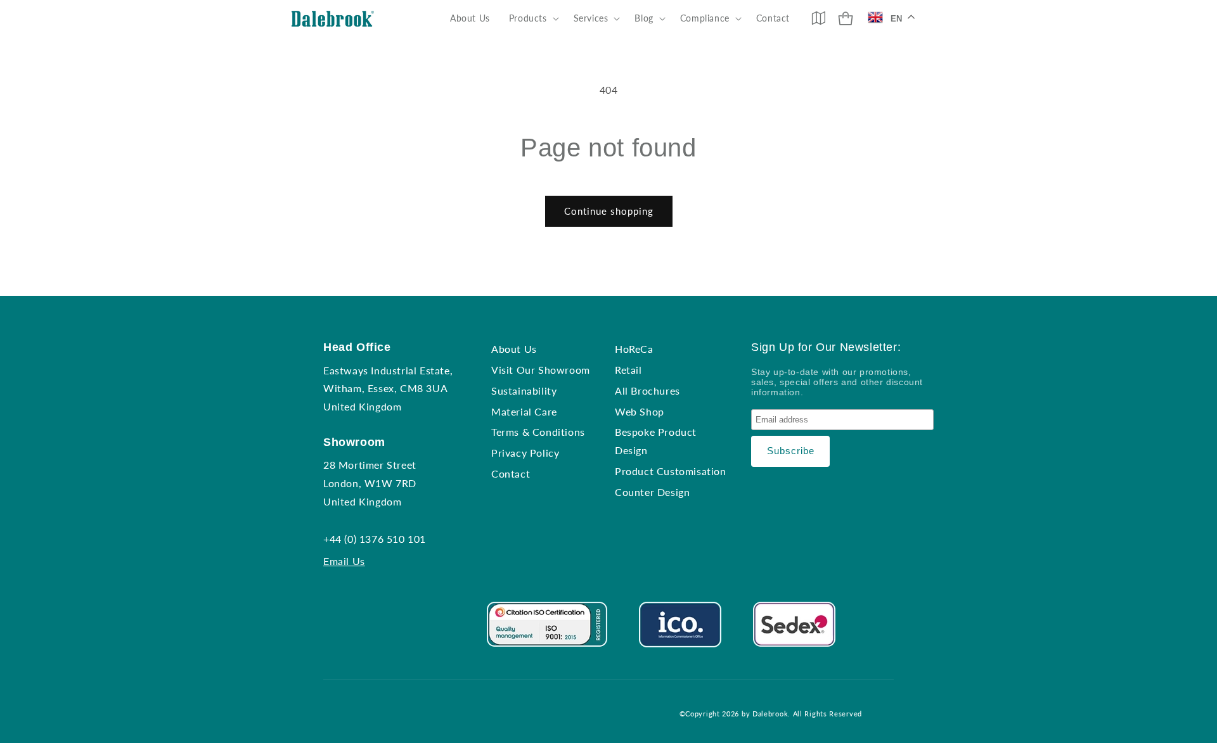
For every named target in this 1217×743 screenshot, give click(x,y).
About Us (514, 349)
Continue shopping (609, 211)
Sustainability (524, 390)
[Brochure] (818, 17)
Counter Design (652, 492)
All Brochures (647, 390)
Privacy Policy (525, 453)
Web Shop (639, 411)
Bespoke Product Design (656, 441)
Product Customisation (670, 471)
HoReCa (634, 349)
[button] (531, 18)
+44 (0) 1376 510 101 (374, 539)
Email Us (344, 561)
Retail (628, 370)
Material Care (524, 411)
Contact (510, 473)
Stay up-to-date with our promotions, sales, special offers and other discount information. (837, 382)
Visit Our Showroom (540, 370)
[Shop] (845, 18)
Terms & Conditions (538, 432)
